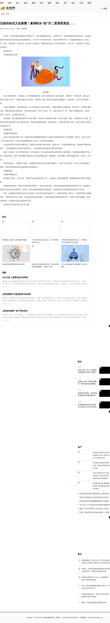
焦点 (73, 3)
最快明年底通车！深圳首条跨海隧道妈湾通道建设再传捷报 (87, 394)
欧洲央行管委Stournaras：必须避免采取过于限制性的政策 (95, 578)
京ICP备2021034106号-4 (70, 617)
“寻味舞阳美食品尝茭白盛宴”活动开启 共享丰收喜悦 (87, 406)
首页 (2, 3)
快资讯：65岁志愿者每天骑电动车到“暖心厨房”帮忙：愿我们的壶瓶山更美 (96, 570)
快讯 (10, 3)
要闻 (89, 3)
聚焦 (33, 3)
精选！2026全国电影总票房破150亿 (94, 602)
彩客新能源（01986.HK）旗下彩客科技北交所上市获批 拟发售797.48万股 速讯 (96, 561)
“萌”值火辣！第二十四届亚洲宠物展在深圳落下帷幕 (87, 371)
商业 (57, 3)
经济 (41, 3)
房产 (65, 3)
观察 (49, 3)
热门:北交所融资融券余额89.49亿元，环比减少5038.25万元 (96, 587)
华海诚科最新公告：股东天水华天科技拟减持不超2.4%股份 (95, 595)
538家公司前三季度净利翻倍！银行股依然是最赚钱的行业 (87, 383)
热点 (18, 3)
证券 (81, 3)
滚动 (26, 3)
